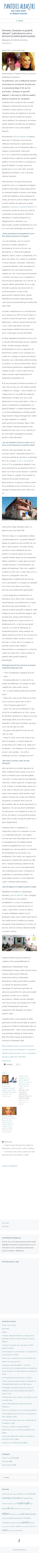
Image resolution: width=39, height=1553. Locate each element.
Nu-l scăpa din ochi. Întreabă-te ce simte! (17, 1378)
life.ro (22, 1518)
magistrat (13, 1523)
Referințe (8, 1142)
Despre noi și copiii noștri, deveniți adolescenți (19, 1358)
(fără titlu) (5, 1329)
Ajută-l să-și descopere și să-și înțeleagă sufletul (19, 1410)
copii (19, 1503)
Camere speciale (7, 1503)
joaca (16, 1514)
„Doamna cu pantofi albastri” (22, 207)
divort (10, 1508)
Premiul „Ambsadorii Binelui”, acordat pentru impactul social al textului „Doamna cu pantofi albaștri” (18, 1339)
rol (33, 1526)
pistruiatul (32, 1522)
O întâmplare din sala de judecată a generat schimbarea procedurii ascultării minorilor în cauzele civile (18, 1391)
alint (11, 1494)
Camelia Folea (28, 1498)
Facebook (15, 169)
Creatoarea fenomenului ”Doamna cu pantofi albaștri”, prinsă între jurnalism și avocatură (9, 1088)
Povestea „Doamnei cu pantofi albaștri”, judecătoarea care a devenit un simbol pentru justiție (18, 1430)
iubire (6, 1513)
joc (19, 1514)
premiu (4, 1526)
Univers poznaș (7, 1465)
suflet (5, 1530)
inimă (29, 1508)
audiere (20, 1494)
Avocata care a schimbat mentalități (15, 1443)
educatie (17, 1508)
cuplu (31, 1503)
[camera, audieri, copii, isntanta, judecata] (19, 950)
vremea (7, 154)
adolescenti (5, 1494)
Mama (4, 1332)
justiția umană (14, 1518)
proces (8, 1526)
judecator (25, 1513)
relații (30, 1526)
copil (26, 1503)
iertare (25, 1508)
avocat (25, 1494)
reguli (27, 1526)
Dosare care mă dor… (9, 1325)
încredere (19, 1530)
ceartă (14, 1503)
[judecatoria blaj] (19, 519)
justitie (33, 1514)
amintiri (15, 1494)
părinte (13, 1526)
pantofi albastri (16, 895)
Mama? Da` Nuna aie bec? (11, 1362)
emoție (21, 1508)
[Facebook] (19, 1541)
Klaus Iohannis (19, 136)
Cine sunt (5, 1223)
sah (35, 1526)
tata (9, 1530)
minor (19, 1523)
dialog (4, 1508)
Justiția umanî (5, 1518)
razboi (23, 1526)
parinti (25, 1522)
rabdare (19, 1526)
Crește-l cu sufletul (9, 1458)
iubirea (12, 1514)
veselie (13, 1530)
